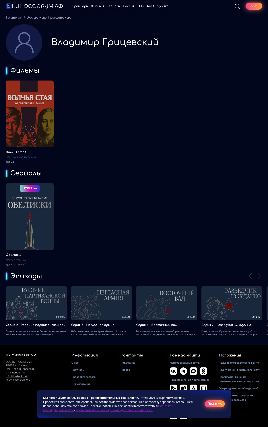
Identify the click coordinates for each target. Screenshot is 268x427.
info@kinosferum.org (18, 379)
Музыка (162, 6)
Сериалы (114, 6)
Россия (128, 6)
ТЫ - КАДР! (145, 6)
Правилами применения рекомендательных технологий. (114, 410)
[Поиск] (237, 6)
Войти (253, 6)
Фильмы (97, 6)
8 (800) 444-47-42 (17, 376)
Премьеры (80, 6)
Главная (14, 17)
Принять (214, 404)
